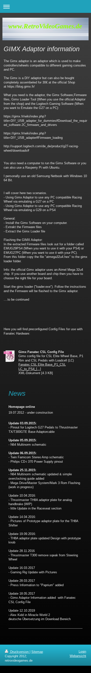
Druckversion (19, 652)
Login (82, 651)
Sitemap (37, 652)
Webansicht (78, 656)
